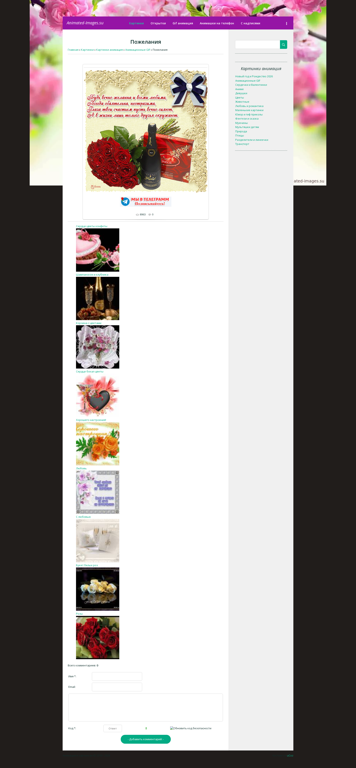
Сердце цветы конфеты (91, 226)
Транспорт (242, 144)
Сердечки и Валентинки (251, 85)
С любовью (83, 517)
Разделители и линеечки (251, 140)
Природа (241, 131)
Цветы (239, 97)
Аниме (239, 89)
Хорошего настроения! (91, 420)
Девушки (241, 93)
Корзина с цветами (88, 323)
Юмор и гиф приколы (249, 114)
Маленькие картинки (249, 110)
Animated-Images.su (85, 23)
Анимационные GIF (247, 80)
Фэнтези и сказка (247, 118)
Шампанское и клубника (92, 274)
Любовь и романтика (249, 106)
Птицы (239, 135)
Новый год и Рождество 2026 (254, 76)
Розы (79, 613)
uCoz (290, 755)
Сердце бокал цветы (89, 371)
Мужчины (241, 123)
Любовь (81, 468)
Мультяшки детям (247, 127)
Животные (242, 101)
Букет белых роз (87, 565)
